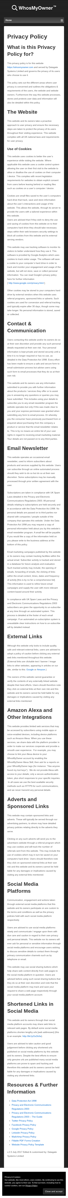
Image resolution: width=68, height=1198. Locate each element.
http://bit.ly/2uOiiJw (31, 1036)
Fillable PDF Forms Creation (26, 1140)
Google (30, 669)
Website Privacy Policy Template (28, 1144)
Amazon (41, 669)
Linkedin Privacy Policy (23, 1132)
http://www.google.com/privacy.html (26, 283)
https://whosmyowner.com (20, 67)
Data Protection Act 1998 (24, 1101)
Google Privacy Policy (22, 1128)
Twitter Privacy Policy (22, 1120)
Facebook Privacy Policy (24, 1125)
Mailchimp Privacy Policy (24, 1136)
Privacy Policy (31, 1186)
